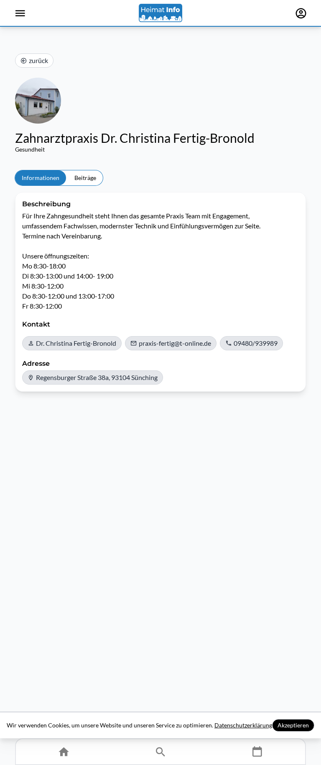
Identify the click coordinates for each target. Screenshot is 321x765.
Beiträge (85, 177)
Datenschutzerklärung (243, 725)
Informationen (40, 177)
